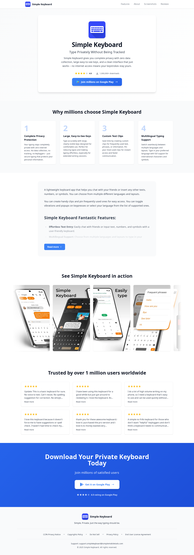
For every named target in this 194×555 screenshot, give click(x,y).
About (137, 4)
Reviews (165, 4)
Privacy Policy (112, 534)
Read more (29, 401)
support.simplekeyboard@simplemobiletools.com (101, 543)
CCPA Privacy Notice (52, 534)
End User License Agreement (138, 534)
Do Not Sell (95, 534)
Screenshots (150, 4)
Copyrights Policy (75, 534)
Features (125, 4)
